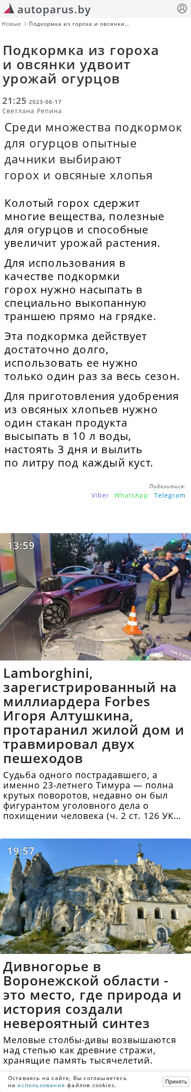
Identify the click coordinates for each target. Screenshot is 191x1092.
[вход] (182, 9)
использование (41, 1085)
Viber (100, 495)
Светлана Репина (32, 111)
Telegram (170, 495)
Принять (176, 1082)
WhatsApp (131, 495)
